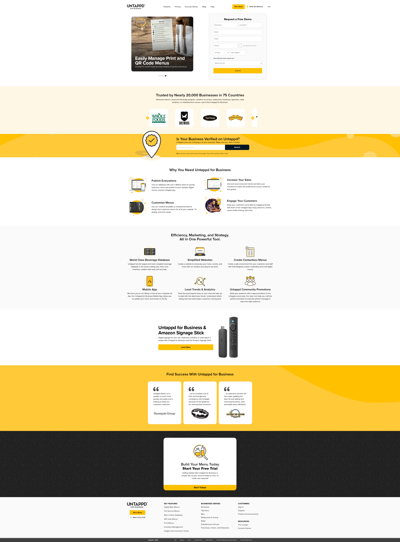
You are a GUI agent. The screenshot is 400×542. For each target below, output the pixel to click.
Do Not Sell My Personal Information (226, 540)
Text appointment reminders (249, 45)
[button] (167, 6)
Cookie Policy (198, 540)
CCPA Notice (209, 540)
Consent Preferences (246, 540)
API (175, 540)
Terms (189, 540)
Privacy (182, 540)
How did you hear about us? (223, 58)
